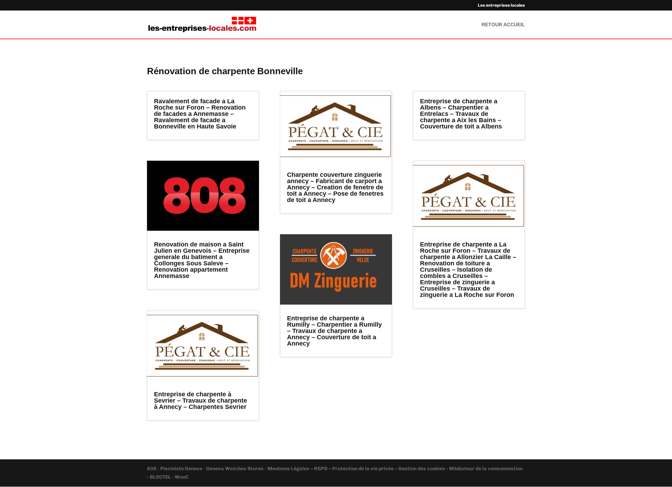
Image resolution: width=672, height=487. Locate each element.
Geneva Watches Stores (235, 469)
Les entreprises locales (501, 5)
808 (152, 469)
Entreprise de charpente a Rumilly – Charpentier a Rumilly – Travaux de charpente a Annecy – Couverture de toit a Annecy (334, 331)
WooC (181, 477)
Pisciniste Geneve (181, 469)
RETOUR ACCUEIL (503, 24)
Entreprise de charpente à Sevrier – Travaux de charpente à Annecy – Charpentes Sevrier (200, 400)
